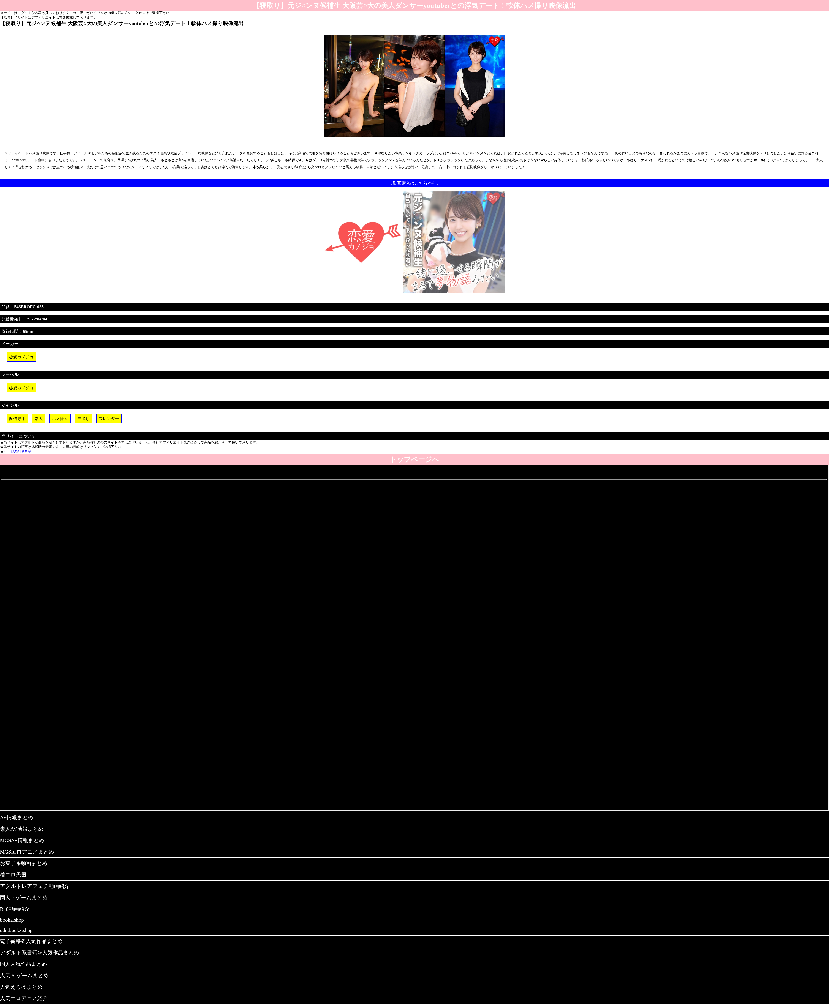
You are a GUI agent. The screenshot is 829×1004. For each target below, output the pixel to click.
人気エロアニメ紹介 (24, 998)
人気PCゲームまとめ (24, 975)
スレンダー (109, 418)
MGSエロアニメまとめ (27, 852)
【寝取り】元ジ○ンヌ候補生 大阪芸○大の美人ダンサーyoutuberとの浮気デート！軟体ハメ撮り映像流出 (414, 5)
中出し (83, 418)
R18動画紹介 (14, 909)
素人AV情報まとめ (22, 829)
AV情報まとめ (16, 817)
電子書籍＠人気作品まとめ (31, 941)
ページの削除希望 (17, 451)
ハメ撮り (60, 418)
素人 (39, 418)
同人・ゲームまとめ (24, 897)
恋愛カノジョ (21, 357)
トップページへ (414, 459)
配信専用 (17, 418)
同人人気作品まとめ (23, 964)
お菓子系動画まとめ (23, 863)
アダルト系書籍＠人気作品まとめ (39, 952)
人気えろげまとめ (21, 987)
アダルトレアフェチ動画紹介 (34, 886)
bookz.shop (12, 920)
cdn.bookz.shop (16, 930)
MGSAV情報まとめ (22, 840)
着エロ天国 (13, 875)
